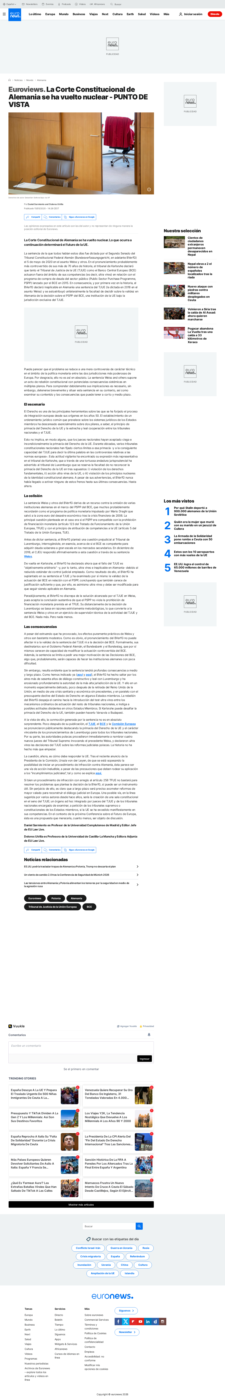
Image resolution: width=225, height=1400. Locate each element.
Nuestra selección (182, 230)
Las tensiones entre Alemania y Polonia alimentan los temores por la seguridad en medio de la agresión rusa (76, 884)
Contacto (90, 1346)
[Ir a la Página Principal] (14, 14)
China (124, 1264)
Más (87, 1308)
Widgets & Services (66, 1343)
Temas (28, 1308)
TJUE (91, 724)
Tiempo (59, 1324)
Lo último (35, 14)
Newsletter (125, 1332)
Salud (142, 14)
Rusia (146, 1247)
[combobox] (129, 4)
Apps (58, 1339)
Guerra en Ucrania (121, 1247)
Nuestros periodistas (36, 1363)
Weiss (28, 556)
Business (79, 14)
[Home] (9, 80)
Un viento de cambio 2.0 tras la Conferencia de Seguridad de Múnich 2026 (66, 874)
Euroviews (34, 898)
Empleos (89, 1351)
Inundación (84, 1264)
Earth (130, 14)
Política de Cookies (95, 1333)
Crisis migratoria (90, 1256)
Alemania (41, 80)
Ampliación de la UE (103, 1273)
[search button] (111, 4)
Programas (31, 1358)
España (115, 1256)
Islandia (129, 1273)
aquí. (98, 773)
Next (105, 14)
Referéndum (137, 1256)
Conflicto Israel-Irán (88, 1247)
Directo (215, 13)
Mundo (63, 14)
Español (10, 4)
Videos (154, 14)
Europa (50, 14)
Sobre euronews (94, 1314)
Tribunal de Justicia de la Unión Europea (52, 906)
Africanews (61, 1348)
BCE (102, 724)
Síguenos (60, 1334)
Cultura (117, 14)
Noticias (18, 80)
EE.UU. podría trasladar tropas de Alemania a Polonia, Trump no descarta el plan (70, 866)
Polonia (56, 898)
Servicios (60, 1308)
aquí (80, 674)
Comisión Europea (124, 724)
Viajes (93, 14)
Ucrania (106, 1264)
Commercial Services (97, 1319)
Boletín (58, 1319)
